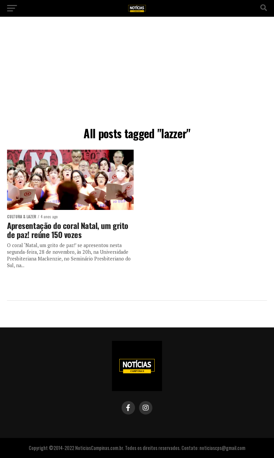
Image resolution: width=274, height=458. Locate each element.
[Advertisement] (137, 74)
